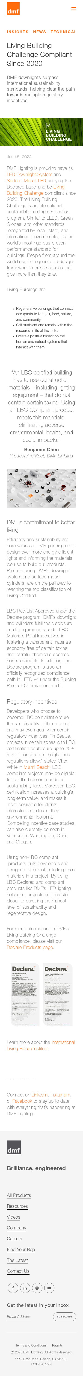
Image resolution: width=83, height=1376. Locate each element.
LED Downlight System (29, 175)
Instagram (60, 1095)
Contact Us (18, 1272)
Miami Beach (36, 768)
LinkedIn (39, 1095)
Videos (13, 1217)
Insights (18, 32)
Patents (57, 1345)
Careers (14, 1239)
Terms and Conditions (31, 1345)
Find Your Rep (21, 1250)
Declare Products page (30, 948)
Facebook (23, 1101)
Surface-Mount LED (26, 181)
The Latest (17, 1261)
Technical (64, 32)
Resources (17, 1207)
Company (16, 1228)
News (39, 32)
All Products (19, 1196)
